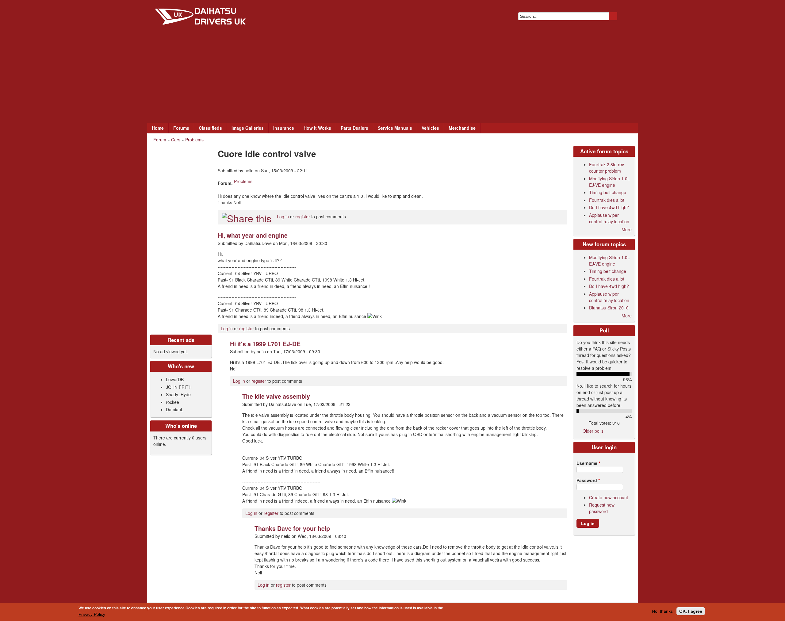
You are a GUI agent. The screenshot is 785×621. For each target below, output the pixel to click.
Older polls (593, 431)
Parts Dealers (354, 128)
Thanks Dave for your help (292, 528)
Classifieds (210, 128)
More (627, 229)
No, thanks (662, 611)
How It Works (317, 128)
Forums (181, 128)
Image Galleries (248, 128)
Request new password (602, 508)
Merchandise (462, 128)
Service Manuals (395, 128)
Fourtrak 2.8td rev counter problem (606, 167)
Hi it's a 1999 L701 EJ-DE (265, 343)
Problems (194, 139)
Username (588, 463)
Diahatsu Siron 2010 (609, 308)
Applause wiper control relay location (609, 218)
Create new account (608, 497)
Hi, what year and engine (253, 235)
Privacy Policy (91, 614)
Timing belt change (607, 192)
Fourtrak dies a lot (606, 200)
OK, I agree (690, 611)
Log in (283, 216)
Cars (175, 139)
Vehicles (430, 128)
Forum (159, 139)
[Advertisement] (392, 77)
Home (158, 128)
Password (588, 480)
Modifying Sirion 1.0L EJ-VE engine (609, 181)
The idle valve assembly (276, 396)
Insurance (283, 128)
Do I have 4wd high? (609, 207)
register (302, 216)
